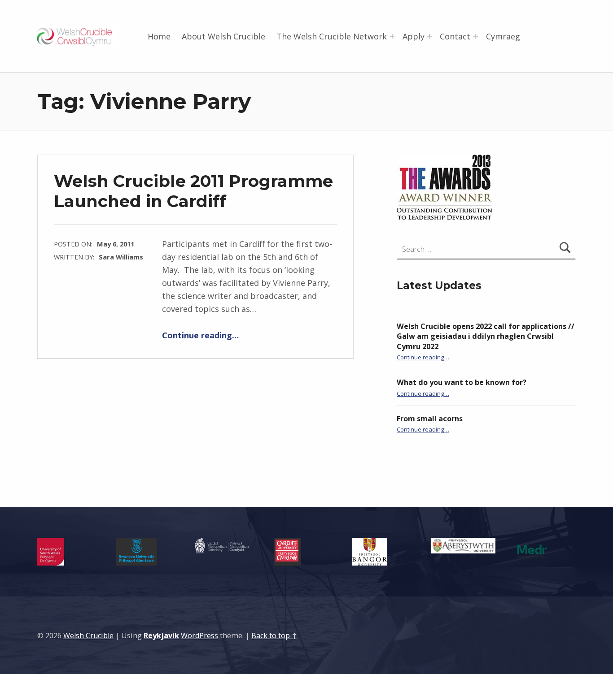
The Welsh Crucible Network (331, 36)
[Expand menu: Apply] (429, 36)
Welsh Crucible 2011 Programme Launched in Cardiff (193, 191)
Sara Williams (121, 256)
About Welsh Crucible (223, 36)
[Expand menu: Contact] (475, 36)
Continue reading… (200, 335)
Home (159, 36)
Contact (455, 36)
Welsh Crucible (88, 635)
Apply (414, 36)
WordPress (199, 635)
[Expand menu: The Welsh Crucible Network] (392, 36)
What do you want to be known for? (461, 382)
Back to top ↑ (274, 635)
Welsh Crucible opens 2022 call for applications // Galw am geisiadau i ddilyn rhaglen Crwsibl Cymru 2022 (485, 336)
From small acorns (430, 418)
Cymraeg (503, 36)
